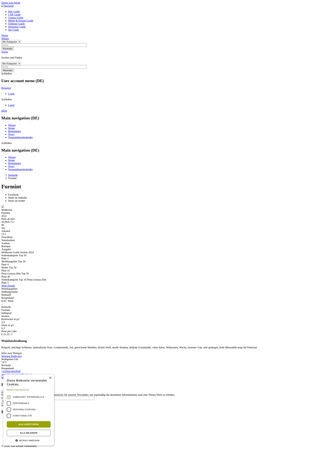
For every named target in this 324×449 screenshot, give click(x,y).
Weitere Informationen (18, 389)
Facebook (13, 194)
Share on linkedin (17, 197)
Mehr (4, 110)
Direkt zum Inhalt (10, 2)
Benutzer (6, 87)
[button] (29, 440)
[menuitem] (165, 11)
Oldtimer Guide (16, 23)
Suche (4, 51)
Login (11, 93)
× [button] (50, 378)
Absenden (7, 48)
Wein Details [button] (8, 285)
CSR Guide (14, 14)
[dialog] (28, 410)
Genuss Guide (15, 17)
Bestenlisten (14, 131)
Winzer (5, 38)
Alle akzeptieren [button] (29, 424)
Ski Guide (13, 29)
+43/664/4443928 (10, 371)
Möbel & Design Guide (20, 20)
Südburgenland (9, 291)
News (11, 134)
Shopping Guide (17, 26)
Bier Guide (14, 11)
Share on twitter (16, 200)
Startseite (13, 175)
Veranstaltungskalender (20, 137)
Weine (4, 35)
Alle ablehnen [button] (28, 432)
